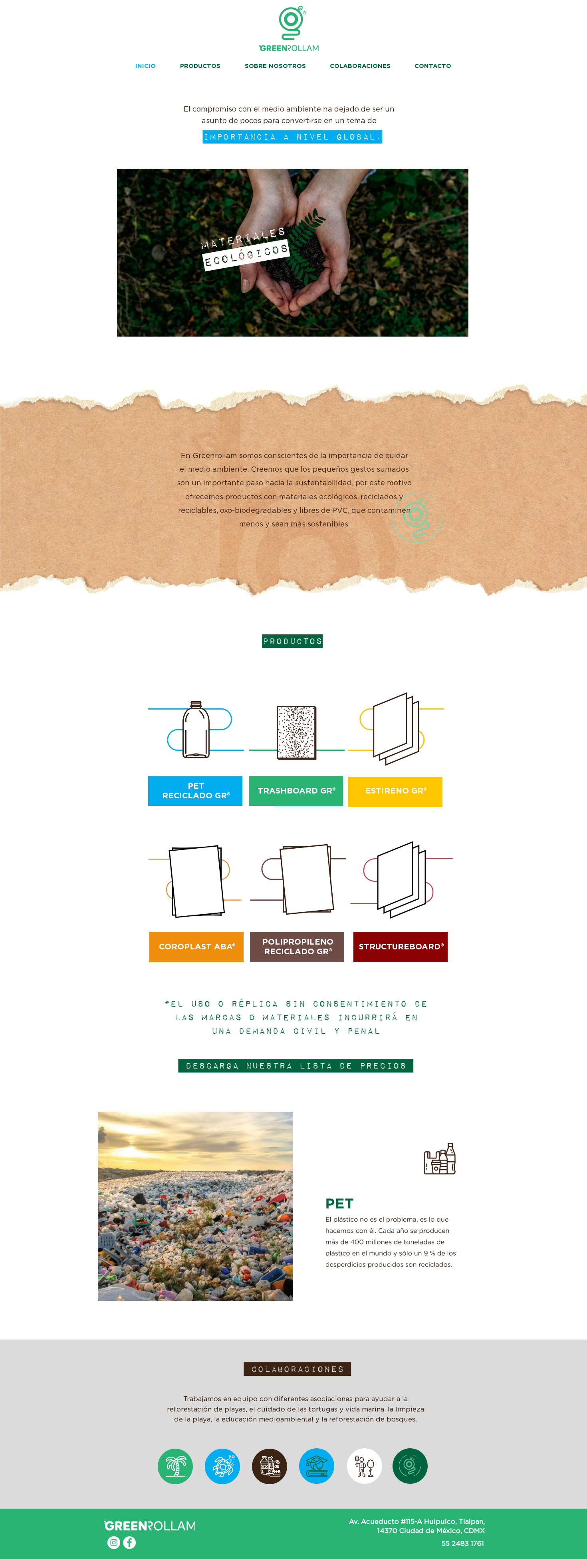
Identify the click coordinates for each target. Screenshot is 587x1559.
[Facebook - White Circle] (129, 1542)
